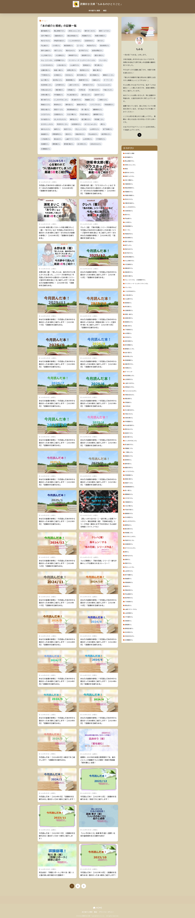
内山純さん (45, 45)
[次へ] (83, 886)
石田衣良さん (89, 41)
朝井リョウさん (104, 31)
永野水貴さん (45, 95)
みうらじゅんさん (91, 124)
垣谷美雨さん (104, 45)
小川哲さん (56, 45)
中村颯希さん (58, 95)
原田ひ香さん (45, 109)
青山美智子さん (59, 31)
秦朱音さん (69, 104)
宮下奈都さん (107, 129)
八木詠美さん (45, 139)
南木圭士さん (86, 95)
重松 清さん (97, 70)
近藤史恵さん (45, 70)
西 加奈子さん (76, 100)
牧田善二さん (99, 119)
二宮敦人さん (102, 100)
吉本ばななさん (95, 144)
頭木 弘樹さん (46, 50)
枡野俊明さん (57, 134)
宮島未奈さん (80, 134)
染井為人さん (57, 80)
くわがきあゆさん (47, 65)
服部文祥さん (81, 104)
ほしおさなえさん (60, 119)
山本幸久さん (94, 129)
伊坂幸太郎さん (59, 41)
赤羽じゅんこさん (75, 31)
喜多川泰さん (99, 55)
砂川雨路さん (94, 75)
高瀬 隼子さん (83, 80)
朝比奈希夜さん (72, 36)
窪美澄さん (87, 65)
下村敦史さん (45, 75)
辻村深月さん (60, 85)
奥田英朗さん (68, 45)
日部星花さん (58, 114)
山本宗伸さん (87, 139)
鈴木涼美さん (81, 75)
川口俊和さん (60, 55)
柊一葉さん (85, 109)
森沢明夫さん (106, 134)
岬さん (103, 124)
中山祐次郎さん (72, 95)
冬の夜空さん (45, 119)
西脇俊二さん (89, 100)
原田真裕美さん (72, 109)
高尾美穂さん (70, 80)
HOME (98, 907)
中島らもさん (108, 90)
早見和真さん (109, 104)
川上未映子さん (46, 55)
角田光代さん (91, 45)
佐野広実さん (71, 70)
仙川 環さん (45, 80)
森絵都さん (45, 134)
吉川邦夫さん (82, 144)
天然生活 (82, 90)
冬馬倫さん (71, 90)
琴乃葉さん (98, 65)
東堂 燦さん (60, 90)
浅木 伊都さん (46, 36)
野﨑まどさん (45, 104)
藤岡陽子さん (98, 114)
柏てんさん (58, 50)
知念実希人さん (46, 85)
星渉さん (69, 134)
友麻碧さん (45, 144)
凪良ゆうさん (99, 95)
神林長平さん (73, 55)
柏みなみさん (70, 50)
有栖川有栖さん (100, 36)
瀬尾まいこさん (108, 75)
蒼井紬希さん (45, 31)
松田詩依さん (76, 124)
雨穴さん (101, 41)
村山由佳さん (93, 134)
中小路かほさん (94, 90)
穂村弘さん (74, 119)
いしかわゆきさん (75, 41)
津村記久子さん (88, 85)
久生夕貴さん (71, 114)
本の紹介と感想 (94, 10)
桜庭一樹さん (58, 70)
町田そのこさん (62, 124)
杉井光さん (69, 75)
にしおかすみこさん (61, 100)
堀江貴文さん (86, 119)
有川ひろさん (45, 41)
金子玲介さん (83, 50)
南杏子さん (68, 129)
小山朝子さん (74, 65)
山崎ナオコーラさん (72, 139)
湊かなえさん (45, 129)
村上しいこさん (80, 129)
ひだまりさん (45, 114)
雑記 (104, 10)
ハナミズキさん (95, 104)
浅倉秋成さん (59, 36)
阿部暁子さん (86, 36)
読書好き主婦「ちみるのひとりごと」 (101, 3)
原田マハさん (58, 109)
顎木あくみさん (90, 31)
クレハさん (103, 60)
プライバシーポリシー (106, 912)
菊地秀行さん (86, 55)
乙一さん (80, 45)
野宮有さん (58, 104)
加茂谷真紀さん (97, 50)
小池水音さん (61, 65)
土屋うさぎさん (74, 85)
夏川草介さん (45, 100)
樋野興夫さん (97, 109)
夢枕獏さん (56, 144)
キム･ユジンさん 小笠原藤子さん (53, 60)
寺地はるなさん (46, 90)
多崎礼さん (96, 80)
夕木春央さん (100, 139)
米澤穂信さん (45, 149)
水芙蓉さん (58, 75)
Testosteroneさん (104, 85)
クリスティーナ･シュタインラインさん (82, 60)
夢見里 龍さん (69, 144)
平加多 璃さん (85, 114)
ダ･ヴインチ (108, 80)
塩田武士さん (84, 70)
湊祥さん (57, 129)
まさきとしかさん (47, 124)
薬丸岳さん (58, 139)
